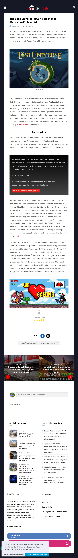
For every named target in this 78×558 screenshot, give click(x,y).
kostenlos (23, 125)
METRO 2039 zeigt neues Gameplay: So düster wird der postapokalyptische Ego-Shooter (27, 457)
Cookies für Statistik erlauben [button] (37, 554)
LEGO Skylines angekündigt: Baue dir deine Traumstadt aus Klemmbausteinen (26, 469)
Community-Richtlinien (51, 516)
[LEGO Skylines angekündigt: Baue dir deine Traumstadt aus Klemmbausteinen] (13, 467)
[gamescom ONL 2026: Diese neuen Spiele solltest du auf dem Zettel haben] (13, 479)
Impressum (46, 502)
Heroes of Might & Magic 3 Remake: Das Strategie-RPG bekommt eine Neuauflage (27, 445)
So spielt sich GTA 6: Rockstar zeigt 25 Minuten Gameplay (26, 434)
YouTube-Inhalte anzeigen (24, 191)
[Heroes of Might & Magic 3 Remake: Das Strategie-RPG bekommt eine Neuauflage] (13, 443)
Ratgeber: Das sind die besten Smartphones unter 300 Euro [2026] (55, 470)
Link (17, 236)
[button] (37, 549)
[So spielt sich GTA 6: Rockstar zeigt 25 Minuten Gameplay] (13, 433)
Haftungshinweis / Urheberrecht (54, 512)
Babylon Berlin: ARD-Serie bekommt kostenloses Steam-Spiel (54, 480)
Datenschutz (47, 507)
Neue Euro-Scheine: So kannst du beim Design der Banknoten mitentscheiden (56, 459)
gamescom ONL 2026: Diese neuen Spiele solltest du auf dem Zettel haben (26, 481)
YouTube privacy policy (22, 175)
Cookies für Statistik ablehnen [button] (13, 554)
